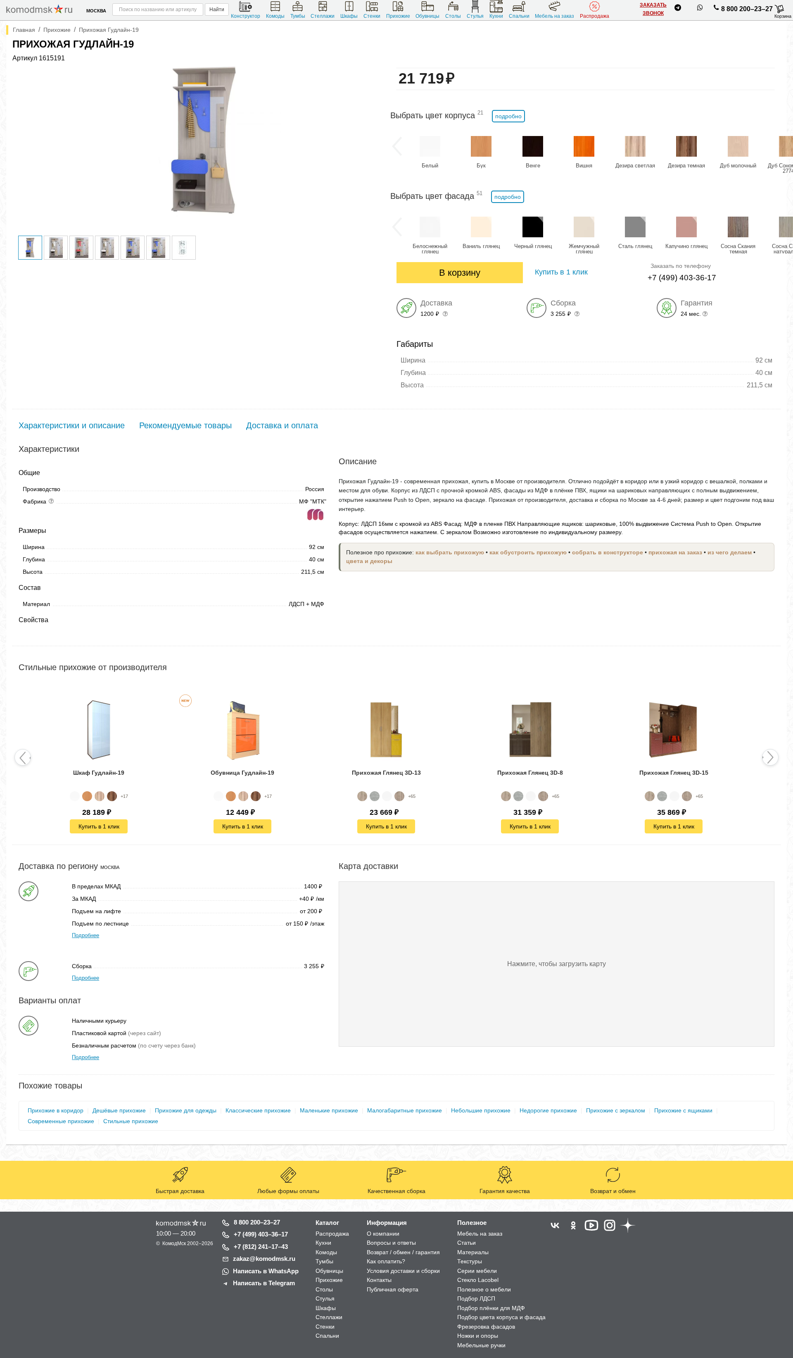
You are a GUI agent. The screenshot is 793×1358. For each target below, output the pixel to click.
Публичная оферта (392, 1289)
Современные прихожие (61, 1121)
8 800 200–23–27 (747, 8)
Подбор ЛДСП (476, 1298)
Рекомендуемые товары (185, 425)
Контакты (379, 1280)
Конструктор (245, 16)
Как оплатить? (386, 1261)
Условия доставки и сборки (403, 1270)
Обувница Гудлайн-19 (242, 772)
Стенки (371, 16)
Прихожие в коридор (55, 1110)
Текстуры (469, 1261)
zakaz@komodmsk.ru (264, 1258)
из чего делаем (730, 552)
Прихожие (398, 16)
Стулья (475, 16)
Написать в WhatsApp (266, 1270)
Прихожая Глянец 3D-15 (673, 772)
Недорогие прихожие (548, 1110)
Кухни (496, 16)
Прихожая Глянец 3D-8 (530, 772)
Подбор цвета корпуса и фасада (501, 1317)
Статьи (466, 1242)
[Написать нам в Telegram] (678, 9)
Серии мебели (477, 1270)
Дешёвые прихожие (119, 1110)
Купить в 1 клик (98, 826)
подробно (508, 116)
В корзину (459, 272)
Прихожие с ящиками (683, 1110)
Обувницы (427, 16)
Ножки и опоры (477, 1335)
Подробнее (85, 935)
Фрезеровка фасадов (486, 1326)
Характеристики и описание (72, 425)
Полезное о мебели (484, 1289)
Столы (453, 16)
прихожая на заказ (675, 552)
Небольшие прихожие (480, 1110)
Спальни (519, 16)
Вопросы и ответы (391, 1242)
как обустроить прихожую (528, 552)
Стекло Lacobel (478, 1280)
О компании (383, 1233)
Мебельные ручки (481, 1345)
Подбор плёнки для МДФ (491, 1308)
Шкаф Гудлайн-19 (98, 772)
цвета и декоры (369, 561)
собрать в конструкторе (607, 552)
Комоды (275, 16)
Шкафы (349, 16)
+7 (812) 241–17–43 (261, 1246)
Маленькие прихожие (329, 1110)
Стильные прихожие (130, 1121)
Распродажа (594, 16)
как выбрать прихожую (449, 552)
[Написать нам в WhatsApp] (700, 9)
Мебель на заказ (554, 16)
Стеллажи (323, 16)
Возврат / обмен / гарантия (403, 1252)
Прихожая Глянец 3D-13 (386, 772)
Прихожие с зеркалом (615, 1110)
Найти (216, 9)
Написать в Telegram (264, 1282)
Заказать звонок (653, 9)
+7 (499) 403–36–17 (261, 1234)
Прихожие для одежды (185, 1110)
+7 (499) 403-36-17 (682, 277)
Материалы (473, 1252)
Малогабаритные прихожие (404, 1110)
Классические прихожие (258, 1110)
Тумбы (297, 16)
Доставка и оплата (282, 425)
